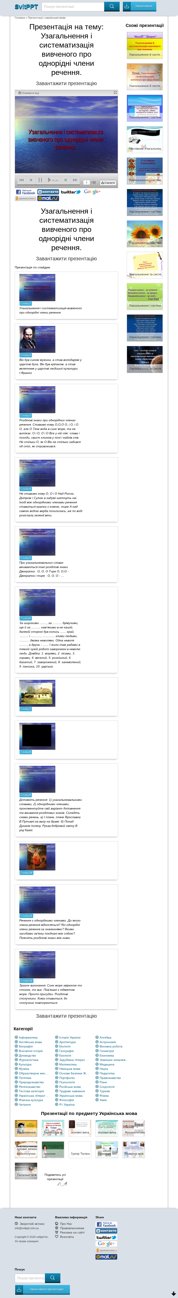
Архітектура (67, 1042)
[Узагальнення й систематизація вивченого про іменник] (145, 45)
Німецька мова (69, 1068)
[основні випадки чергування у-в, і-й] (80, 1128)
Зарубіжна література (74, 1060)
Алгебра (105, 1037)
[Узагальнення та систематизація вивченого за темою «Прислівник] (145, 359)
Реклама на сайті (72, 1232)
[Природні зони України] (107, 1149)
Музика (24, 1068)
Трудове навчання (72, 1091)
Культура (25, 1064)
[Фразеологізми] (134, 1128)
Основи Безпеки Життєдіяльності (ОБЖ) (74, 1073)
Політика (25, 1078)
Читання (25, 1104)
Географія (66, 1051)
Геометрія (107, 1051)
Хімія (103, 1100)
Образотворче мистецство (34, 1073)
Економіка (107, 1055)
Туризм (105, 1091)
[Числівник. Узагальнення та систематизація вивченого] (145, 139)
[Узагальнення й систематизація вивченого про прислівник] (145, 76)
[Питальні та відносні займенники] (26, 1170)
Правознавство (110, 1078)
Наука (104, 1068)
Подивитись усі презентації (55, 1177)
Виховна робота (111, 1046)
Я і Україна (67, 1104)
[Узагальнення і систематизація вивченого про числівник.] (145, 296)
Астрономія (108, 1042)
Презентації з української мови (47, 17)
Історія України (70, 1037)
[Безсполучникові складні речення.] (26, 1149)
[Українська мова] (53, 1128)
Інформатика (28, 1037)
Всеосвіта (67, 1237)
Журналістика (28, 1060)
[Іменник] (53, 1149)
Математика (68, 1064)
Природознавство (31, 1082)
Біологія (65, 1046)
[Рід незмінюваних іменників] (26, 1128)
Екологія (65, 1055)
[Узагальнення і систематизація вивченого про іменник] (145, 233)
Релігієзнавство (29, 1086)
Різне (103, 1082)
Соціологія (107, 1086)
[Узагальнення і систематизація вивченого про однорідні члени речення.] (37, 287)
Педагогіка (107, 1073)
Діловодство (27, 1055)
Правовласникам (72, 1228)
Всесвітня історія (31, 1051)
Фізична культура (31, 1100)
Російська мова (70, 1086)
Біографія (26, 1046)
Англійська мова (30, 1042)
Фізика (104, 1095)
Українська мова (70, 1095)
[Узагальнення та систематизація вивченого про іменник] (145, 265)
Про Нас (66, 1223)
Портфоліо (67, 1078)
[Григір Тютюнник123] (80, 1149)
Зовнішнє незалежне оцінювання (115, 1060)
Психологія (67, 1082)
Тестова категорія (31, 1091)
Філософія (66, 1100)
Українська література (34, 1095)
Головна (20, 17)
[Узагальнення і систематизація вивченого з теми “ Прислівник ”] (145, 170)
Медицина (107, 1064)
